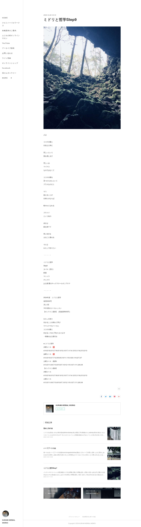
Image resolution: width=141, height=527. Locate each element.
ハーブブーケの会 (50, 448)
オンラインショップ (10, 63)
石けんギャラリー (9, 73)
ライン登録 (6, 58)
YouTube (6, 43)
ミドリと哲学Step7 (50, 468)
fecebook (6, 68)
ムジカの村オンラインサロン (11, 37)
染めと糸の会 (48, 428)
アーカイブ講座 (8, 48)
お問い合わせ (7, 53)
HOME (5, 18)
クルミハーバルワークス (11, 24)
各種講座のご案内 (9, 30)
